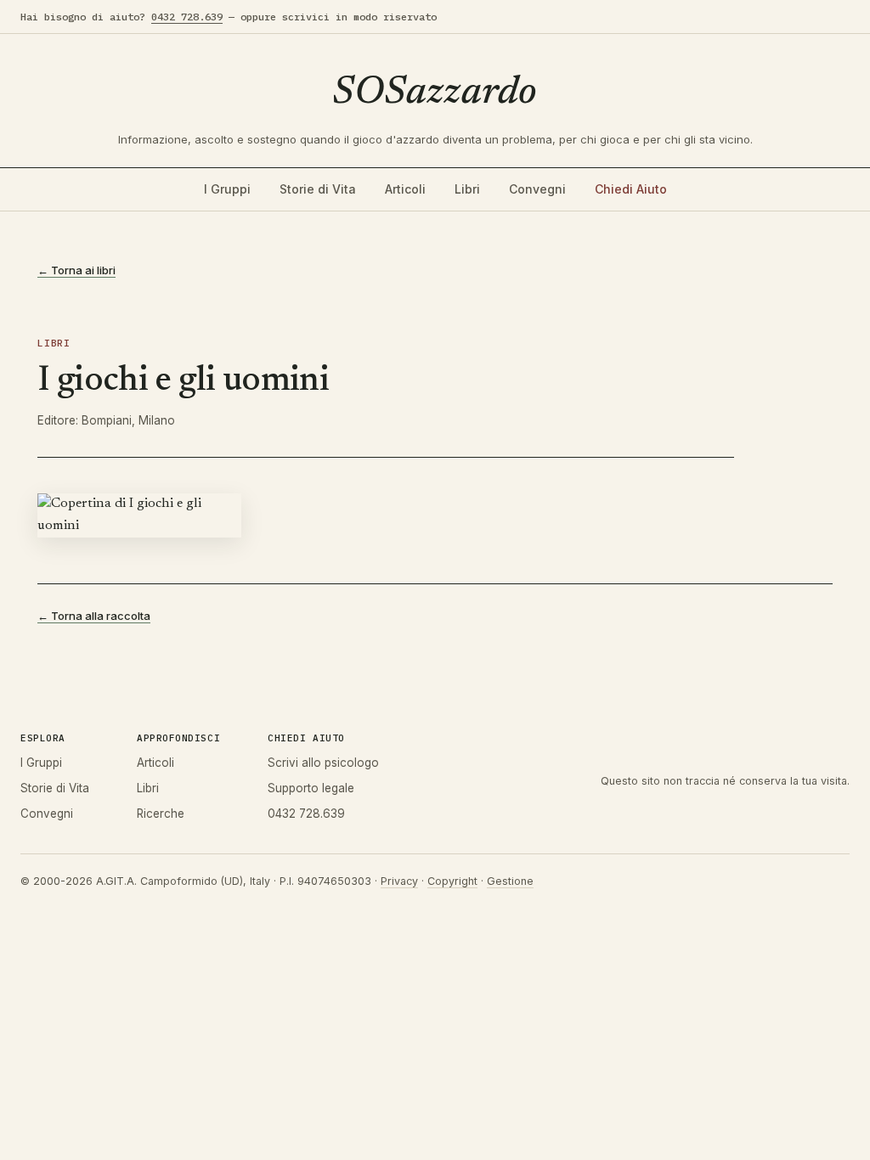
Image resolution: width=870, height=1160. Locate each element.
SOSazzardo (435, 93)
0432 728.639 (187, 16)
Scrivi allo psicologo (323, 762)
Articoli (405, 189)
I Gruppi (227, 189)
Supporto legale (311, 788)
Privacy (399, 881)
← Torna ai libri (76, 270)
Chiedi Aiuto (631, 189)
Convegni (537, 189)
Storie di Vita (318, 189)
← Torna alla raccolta (93, 615)
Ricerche (160, 813)
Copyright (452, 881)
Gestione (510, 881)
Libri (467, 189)
